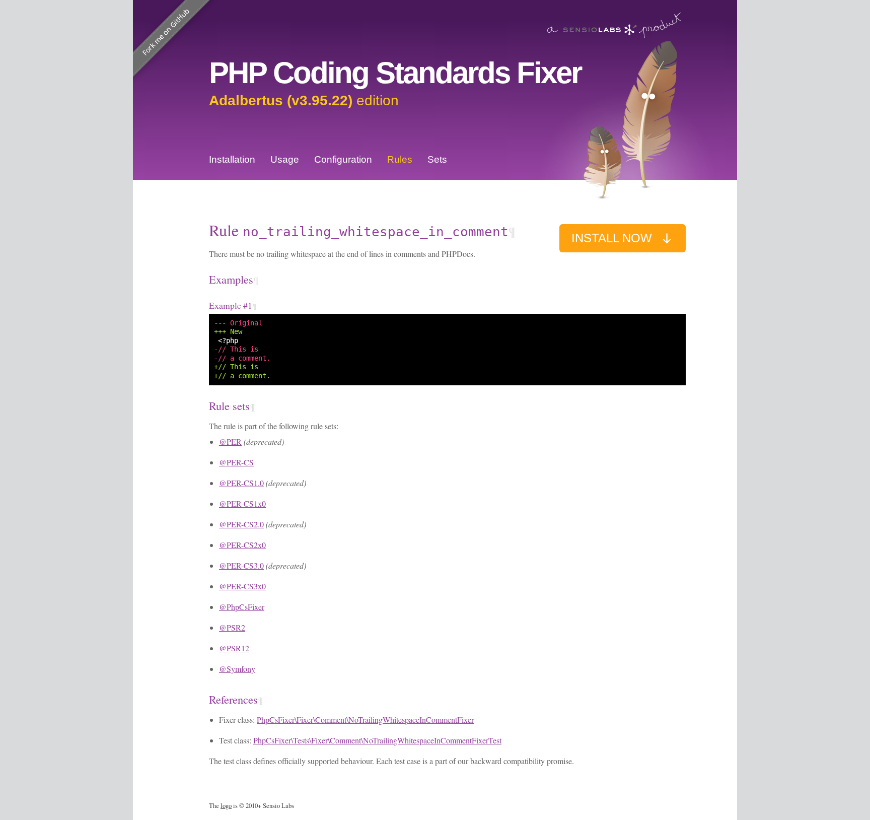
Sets (437, 159)
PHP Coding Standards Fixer (395, 73)
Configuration (343, 159)
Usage (284, 159)
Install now (611, 238)
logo (226, 805)
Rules (399, 159)
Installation (232, 159)
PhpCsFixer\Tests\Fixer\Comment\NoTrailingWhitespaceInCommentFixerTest (377, 740)
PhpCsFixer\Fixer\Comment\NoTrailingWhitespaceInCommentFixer (365, 719)
